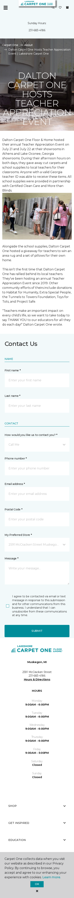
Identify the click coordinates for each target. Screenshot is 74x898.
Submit (37, 631)
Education (17, 840)
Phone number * (16, 458)
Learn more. (51, 877)
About (28, 45)
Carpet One (10, 45)
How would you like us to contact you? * (31, 435)
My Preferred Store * (18, 535)
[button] (53, 7)
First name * (13, 370)
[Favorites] (60, 7)
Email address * (15, 484)
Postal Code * (13, 509)
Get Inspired (18, 823)
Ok (37, 884)
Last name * (12, 396)
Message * (11, 558)
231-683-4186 (37, 30)
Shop (12, 806)
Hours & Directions (37, 679)
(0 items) (67, 7)
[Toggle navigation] (5, 7)
